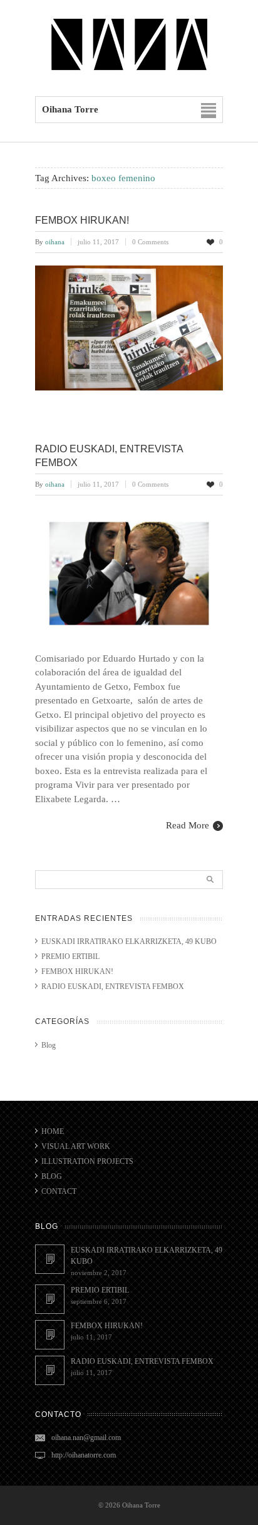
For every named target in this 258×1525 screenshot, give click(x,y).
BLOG (51, 1176)
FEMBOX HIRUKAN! (82, 220)
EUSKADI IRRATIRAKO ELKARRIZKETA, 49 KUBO (129, 941)
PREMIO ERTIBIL (70, 956)
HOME (52, 1131)
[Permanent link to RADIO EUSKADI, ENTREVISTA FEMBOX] (49, 1370)
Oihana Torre (141, 1505)
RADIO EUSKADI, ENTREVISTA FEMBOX (112, 986)
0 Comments (150, 242)
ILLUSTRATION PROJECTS (87, 1161)
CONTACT (58, 1191)
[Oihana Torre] (129, 70)
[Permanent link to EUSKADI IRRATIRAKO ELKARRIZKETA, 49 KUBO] (49, 1259)
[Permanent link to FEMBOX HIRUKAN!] (49, 1334)
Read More (187, 825)
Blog (48, 1045)
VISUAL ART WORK (75, 1146)
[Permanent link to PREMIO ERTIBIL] (49, 1299)
